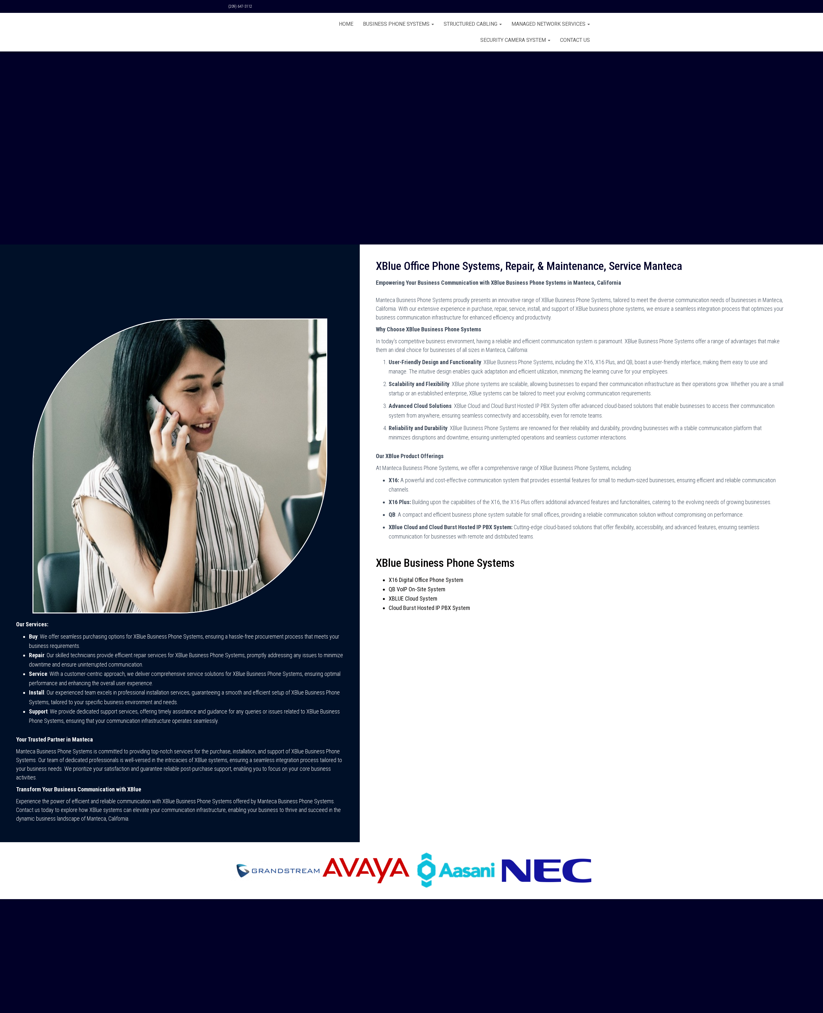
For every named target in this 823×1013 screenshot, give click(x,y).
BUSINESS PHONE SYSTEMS (397, 24)
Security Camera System (513, 40)
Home (346, 24)
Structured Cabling (471, 24)
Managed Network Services (549, 24)
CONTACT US (575, 40)
